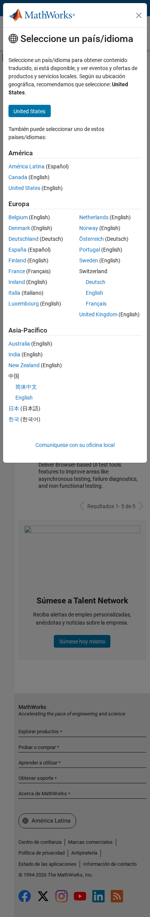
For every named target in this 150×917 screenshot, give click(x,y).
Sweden (88, 260)
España (17, 250)
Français (96, 304)
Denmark (19, 228)
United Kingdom (98, 314)
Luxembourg (23, 304)
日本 (13, 408)
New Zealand (24, 365)
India (14, 354)
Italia (14, 293)
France (16, 271)
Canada (17, 177)
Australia (19, 344)
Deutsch (95, 282)
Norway (88, 228)
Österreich (91, 239)
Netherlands (93, 217)
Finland (17, 260)
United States (24, 188)
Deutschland (23, 239)
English (94, 293)
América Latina (26, 166)
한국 (13, 419)
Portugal (89, 250)
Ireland (16, 282)
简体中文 (26, 387)
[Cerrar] (138, 15)
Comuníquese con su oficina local (75, 445)
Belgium (18, 217)
